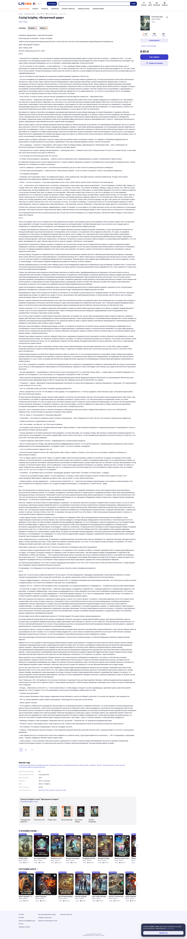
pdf (60, 790)
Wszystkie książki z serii (29, 802)
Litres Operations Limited (93, 934)
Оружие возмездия (72, 858)
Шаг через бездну (40, 858)
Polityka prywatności (45, 917)
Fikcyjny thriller (83, 765)
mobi (56, 790)
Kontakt (21, 917)
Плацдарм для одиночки (89, 858)
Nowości (35, 9)
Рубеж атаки (23, 858)
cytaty (163, 35)
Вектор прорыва (81, 896)
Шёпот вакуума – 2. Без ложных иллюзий (26, 896)
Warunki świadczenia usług (47, 914)
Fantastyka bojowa (42, 765)
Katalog (53, 4)
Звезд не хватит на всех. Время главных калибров (122, 858)
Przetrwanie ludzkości (26, 767)
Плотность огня (56, 858)
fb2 (44, 790)
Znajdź (133, 4)
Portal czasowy (120, 765)
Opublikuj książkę (98, 9)
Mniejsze (32, 28)
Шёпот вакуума (40, 896)
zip (65, 790)
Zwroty (21, 924)
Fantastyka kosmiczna (71, 765)
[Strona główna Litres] (27, 3)
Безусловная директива (66, 896)
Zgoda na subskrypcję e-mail (47, 921)
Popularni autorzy (66, 914)
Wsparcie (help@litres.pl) (27, 921)
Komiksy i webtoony (68, 9)
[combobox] (94, 3)
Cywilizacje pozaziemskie (27, 765)
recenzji (154, 35)
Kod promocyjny (24, 9)
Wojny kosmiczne (39, 767)
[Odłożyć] (30, 837)
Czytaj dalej (170, 928)
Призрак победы (103, 858)
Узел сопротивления (99, 896)
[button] (31, 749)
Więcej (43, 28)
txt (62, 790)
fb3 (47, 790)
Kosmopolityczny (108, 765)
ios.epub (51, 790)
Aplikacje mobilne (84, 9)
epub (40, 790)
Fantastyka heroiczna (56, 765)
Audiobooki (55, 9)
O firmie (21, 914)
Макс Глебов (23, 22)
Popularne (44, 9)
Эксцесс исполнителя (116, 896)
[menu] (40, 4)
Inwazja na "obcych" (95, 765)
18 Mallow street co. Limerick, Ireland (93, 935)
